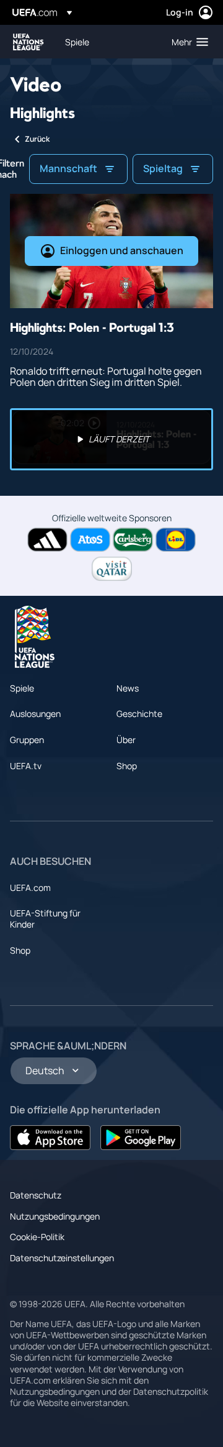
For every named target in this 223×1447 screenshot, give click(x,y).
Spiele (22, 688)
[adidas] (47, 539)
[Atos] (90, 539)
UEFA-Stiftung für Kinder (45, 918)
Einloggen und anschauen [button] (121, 250)
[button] (187, 41)
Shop (126, 766)
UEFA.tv (26, 766)
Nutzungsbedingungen (55, 1216)
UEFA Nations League (28, 42)
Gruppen (27, 740)
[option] (111, 439)
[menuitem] (108, 41)
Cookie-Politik (37, 1237)
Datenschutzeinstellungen (62, 1258)
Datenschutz (35, 1195)
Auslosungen (35, 713)
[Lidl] (175, 539)
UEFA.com (30, 887)
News (127, 688)
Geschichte (139, 713)
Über (126, 740)
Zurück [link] (37, 139)
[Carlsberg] (133, 539)
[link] (77, 41)
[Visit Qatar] (112, 569)
